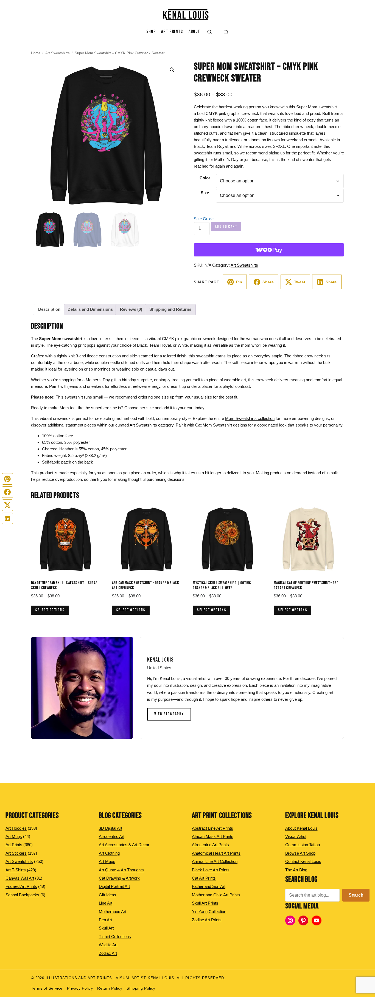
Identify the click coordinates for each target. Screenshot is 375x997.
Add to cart (226, 226)
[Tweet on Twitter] (7, 505)
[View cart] (226, 32)
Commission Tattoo (302, 844)
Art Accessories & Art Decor (124, 844)
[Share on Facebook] (7, 492)
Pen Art (105, 919)
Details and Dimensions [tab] (90, 309)
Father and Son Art (208, 886)
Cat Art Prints (204, 878)
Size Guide (204, 218)
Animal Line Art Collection (214, 861)
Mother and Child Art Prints (216, 895)
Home (35, 53)
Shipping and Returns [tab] (170, 309)
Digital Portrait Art (114, 886)
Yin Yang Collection (209, 911)
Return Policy (109, 988)
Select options (50, 610)
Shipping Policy (141, 988)
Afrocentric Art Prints (210, 844)
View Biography (169, 714)
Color (205, 178)
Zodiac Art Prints (207, 919)
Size (205, 192)
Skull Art (106, 928)
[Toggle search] (209, 32)
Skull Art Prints (205, 903)
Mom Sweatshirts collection (250, 418)
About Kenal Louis (301, 828)
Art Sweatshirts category (151, 425)
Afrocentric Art (111, 836)
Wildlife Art (108, 944)
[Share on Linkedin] (7, 518)
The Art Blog (296, 870)
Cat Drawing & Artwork (119, 878)
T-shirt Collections (115, 936)
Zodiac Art (108, 953)
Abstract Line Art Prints (212, 828)
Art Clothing (109, 853)
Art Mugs (107, 861)
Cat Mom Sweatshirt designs (221, 425)
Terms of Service (47, 988)
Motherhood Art (112, 911)
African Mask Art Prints (212, 836)
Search (356, 895)
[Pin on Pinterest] (7, 479)
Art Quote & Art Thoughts (121, 870)
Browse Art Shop (300, 853)
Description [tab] (49, 309)
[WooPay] (269, 249)
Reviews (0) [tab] (131, 309)
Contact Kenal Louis (303, 861)
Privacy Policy (80, 988)
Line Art (105, 903)
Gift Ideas (107, 895)
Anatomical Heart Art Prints (216, 853)
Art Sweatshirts (57, 53)
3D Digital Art (110, 828)
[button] (172, 70)
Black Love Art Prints (211, 870)
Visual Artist (295, 836)
